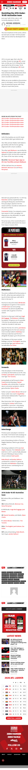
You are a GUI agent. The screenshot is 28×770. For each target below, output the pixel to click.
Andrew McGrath (13, 574)
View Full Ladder (14, 718)
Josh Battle (11, 375)
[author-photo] (14, 595)
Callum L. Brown (5, 575)
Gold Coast (6, 307)
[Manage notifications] (3, 760)
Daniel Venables (9, 515)
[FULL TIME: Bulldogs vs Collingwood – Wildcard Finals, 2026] (5, 650)
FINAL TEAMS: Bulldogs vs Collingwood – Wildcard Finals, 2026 (18, 670)
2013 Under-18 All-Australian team (13, 122)
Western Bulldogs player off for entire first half (18, 663)
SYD (10, 689)
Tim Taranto (12, 376)
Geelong (18, 332)
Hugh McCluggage (16, 509)
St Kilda (4, 375)
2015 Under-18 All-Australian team (13, 126)
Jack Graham (17, 343)
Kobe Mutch (5, 459)
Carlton (11, 403)
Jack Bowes (22, 328)
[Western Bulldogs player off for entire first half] (5, 664)
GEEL (10, 698)
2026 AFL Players (17, 572)
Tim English (16, 341)
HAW (10, 695)
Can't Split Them (14, 265)
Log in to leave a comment (14, 609)
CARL (10, 714)
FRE (10, 686)
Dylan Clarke (15, 388)
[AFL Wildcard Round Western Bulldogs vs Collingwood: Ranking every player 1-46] (5, 641)
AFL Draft (4, 572)
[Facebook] (7, 749)
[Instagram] (16, 749)
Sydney (4, 152)
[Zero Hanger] (14, 2)
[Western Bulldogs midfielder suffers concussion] (5, 657)
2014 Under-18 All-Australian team (13, 124)
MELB (10, 705)
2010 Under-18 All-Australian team (13, 118)
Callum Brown (15, 392)
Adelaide (18, 450)
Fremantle (5, 211)
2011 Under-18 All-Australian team (13, 120)
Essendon (5, 200)
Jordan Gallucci (17, 459)
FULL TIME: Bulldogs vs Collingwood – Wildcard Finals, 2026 (17, 649)
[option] (8, 8)
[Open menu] (2, 2)
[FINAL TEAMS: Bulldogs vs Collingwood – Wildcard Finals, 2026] (5, 670)
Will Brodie (21, 303)
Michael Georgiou (13, 23)
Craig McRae (20, 394)
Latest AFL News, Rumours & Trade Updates (11, 581)
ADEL (10, 701)
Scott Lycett (15, 456)
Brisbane (15, 318)
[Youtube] (21, 749)
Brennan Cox (12, 167)
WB (10, 708)
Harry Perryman (7, 506)
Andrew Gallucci (5, 574)
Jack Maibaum (12, 150)
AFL (20, 61)
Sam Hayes (23, 581)
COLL (10, 711)
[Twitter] (12, 749)
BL (9, 692)
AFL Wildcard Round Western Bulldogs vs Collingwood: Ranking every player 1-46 (18, 642)
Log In (24, 2)
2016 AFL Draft (10, 572)
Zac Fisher (13, 345)
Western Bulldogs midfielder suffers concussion (16, 657)
